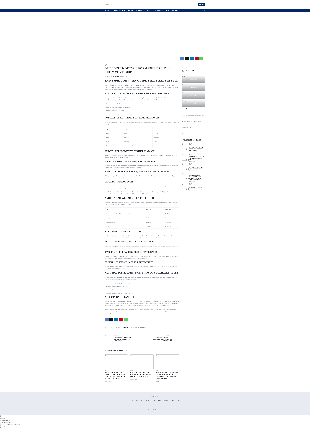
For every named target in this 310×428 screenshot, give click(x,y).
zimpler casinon (197, 115)
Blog (130, 10)
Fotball (159, 10)
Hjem (107, 10)
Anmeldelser (118, 10)
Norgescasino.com (186, 127)
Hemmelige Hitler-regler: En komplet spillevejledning (140, 375)
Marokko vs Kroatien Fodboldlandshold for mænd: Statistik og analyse (167, 376)
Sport (149, 10)
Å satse (139, 10)
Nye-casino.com (186, 133)
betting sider (197, 121)
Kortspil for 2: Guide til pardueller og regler (196, 158)
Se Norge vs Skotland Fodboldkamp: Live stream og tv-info (197, 167)
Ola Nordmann (116, 76)
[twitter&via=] (187, 58)
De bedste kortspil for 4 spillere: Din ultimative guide (196, 187)
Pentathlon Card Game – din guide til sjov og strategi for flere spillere (115, 376)
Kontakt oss (172, 10)
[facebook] (182, 58)
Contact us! (201, 4)
